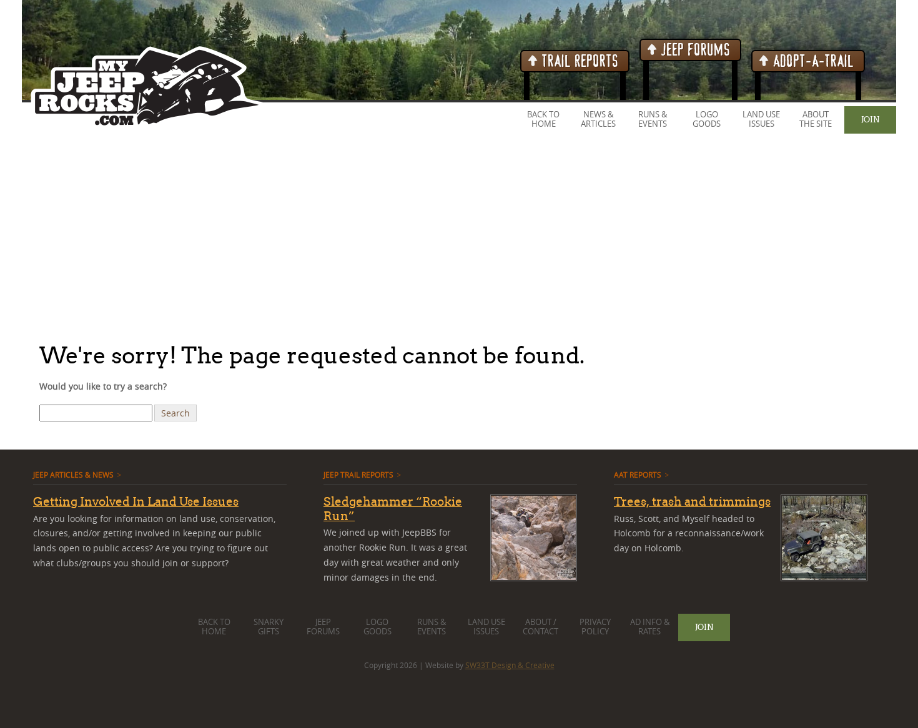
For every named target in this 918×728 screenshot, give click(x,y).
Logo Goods (707, 119)
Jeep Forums (694, 50)
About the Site (815, 119)
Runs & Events (652, 119)
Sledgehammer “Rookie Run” (392, 508)
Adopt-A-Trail (811, 61)
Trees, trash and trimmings (692, 501)
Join (870, 119)
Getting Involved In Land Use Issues (136, 501)
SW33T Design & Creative (510, 665)
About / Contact (540, 627)
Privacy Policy (595, 627)
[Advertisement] (374, 236)
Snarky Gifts (269, 627)
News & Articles (598, 119)
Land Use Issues (761, 119)
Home (543, 124)
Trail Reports (578, 61)
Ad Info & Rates (649, 627)
